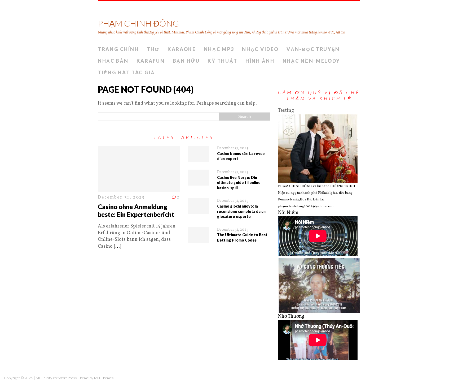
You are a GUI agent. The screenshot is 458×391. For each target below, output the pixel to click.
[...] (117, 246)
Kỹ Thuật (222, 61)
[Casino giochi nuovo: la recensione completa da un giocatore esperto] (198, 211)
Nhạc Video (260, 49)
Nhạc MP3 (219, 49)
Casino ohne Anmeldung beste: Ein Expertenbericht (136, 210)
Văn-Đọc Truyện (313, 49)
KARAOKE (182, 49)
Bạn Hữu (186, 61)
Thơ (153, 49)
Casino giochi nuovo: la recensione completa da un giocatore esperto (241, 211)
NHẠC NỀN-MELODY (311, 61)
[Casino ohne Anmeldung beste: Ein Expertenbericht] (139, 188)
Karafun (150, 61)
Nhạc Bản (113, 61)
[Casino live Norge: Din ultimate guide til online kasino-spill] (198, 182)
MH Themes (104, 378)
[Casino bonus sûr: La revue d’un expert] (198, 158)
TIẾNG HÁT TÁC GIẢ (126, 72)
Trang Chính (118, 49)
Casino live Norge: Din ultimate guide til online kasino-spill (239, 182)
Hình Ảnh (260, 61)
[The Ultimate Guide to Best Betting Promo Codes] (198, 240)
